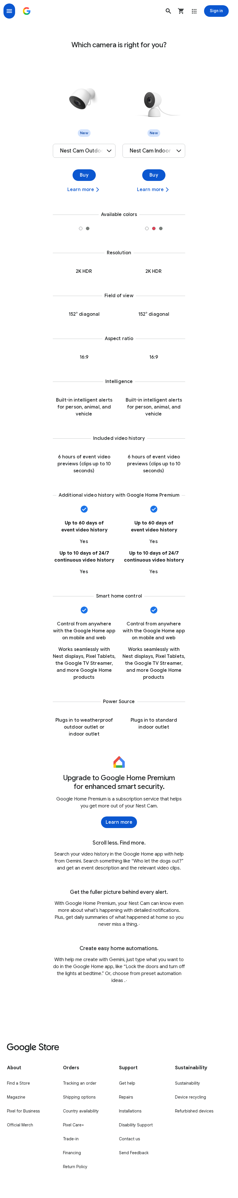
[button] (168, 11)
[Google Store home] (26, 11)
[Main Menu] (9, 11)
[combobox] (84, 151)
